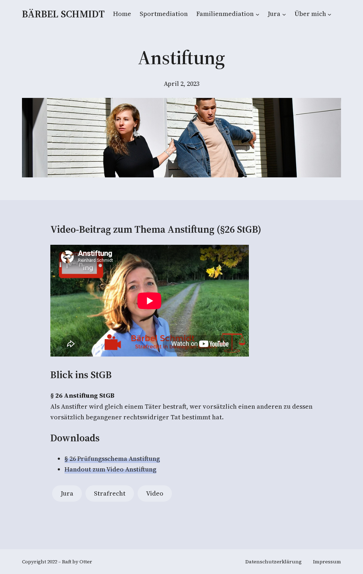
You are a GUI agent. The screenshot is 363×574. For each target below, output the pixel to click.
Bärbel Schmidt (63, 14)
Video (154, 493)
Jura (67, 493)
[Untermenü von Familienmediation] (257, 14)
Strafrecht (109, 493)
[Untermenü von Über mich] (329, 14)
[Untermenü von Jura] (284, 14)
